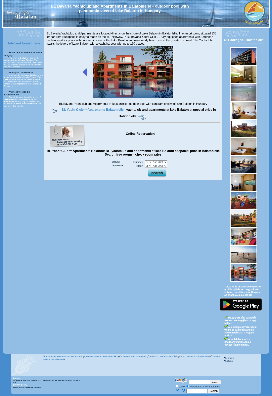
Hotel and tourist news (23, 43)
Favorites (230, 358)
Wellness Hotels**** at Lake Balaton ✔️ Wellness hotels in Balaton (80, 356)
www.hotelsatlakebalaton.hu (27, 387)
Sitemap (230, 361)
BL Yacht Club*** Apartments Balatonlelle (93, 109)
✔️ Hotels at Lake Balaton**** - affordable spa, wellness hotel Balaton (46, 380)
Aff (14, 382)
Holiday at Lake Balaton (21, 72)
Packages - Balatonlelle (245, 40)
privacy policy (20, 385)
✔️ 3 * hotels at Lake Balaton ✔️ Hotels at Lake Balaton (144, 356)
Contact (17, 378)
